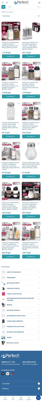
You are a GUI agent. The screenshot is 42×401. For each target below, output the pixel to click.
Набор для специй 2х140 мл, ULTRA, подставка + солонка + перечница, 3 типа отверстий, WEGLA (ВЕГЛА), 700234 (30, 46)
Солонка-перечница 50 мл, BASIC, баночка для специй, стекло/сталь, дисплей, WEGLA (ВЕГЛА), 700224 (31, 165)
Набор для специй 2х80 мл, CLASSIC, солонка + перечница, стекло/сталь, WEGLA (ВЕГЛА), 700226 (10, 45)
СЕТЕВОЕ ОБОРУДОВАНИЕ (15, 332)
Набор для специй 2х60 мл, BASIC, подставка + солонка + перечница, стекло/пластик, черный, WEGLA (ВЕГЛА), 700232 (10, 206)
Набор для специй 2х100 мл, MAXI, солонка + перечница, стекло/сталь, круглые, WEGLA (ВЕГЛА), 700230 (30, 246)
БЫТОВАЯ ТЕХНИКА (13, 310)
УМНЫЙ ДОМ (11, 277)
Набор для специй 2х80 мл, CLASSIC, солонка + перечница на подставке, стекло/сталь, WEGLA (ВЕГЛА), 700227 (30, 126)
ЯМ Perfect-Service (13, 343)
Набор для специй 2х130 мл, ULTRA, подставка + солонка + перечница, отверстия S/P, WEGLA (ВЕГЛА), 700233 (30, 206)
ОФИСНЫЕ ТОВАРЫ (13, 288)
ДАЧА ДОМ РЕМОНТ (13, 283)
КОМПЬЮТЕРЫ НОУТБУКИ (15, 326)
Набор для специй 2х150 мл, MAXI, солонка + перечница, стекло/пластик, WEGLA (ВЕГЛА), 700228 (30, 86)
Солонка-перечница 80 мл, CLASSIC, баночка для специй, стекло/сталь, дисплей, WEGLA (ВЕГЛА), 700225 (10, 126)
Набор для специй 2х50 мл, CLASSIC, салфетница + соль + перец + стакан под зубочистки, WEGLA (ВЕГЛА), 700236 (10, 246)
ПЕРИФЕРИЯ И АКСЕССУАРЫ (16, 316)
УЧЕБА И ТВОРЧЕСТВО (14, 294)
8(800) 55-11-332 (8, 362)
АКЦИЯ (9, 337)
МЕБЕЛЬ (9, 305)
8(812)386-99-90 (29, 362)
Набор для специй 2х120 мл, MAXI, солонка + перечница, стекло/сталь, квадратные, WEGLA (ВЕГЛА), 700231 (10, 86)
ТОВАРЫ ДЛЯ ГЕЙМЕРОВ (15, 321)
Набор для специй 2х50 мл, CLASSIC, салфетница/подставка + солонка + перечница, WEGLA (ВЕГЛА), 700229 (11, 166)
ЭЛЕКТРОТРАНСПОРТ (14, 272)
